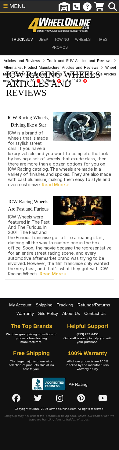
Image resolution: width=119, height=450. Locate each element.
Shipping (44, 304)
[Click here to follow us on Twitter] (38, 398)
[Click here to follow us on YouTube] (103, 398)
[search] (112, 6)
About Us (71, 313)
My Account (20, 304)
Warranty (25, 313)
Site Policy (48, 313)
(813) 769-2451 (88, 334)
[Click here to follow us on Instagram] (59, 398)
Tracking (65, 304)
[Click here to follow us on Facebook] (16, 398)
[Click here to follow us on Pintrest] (81, 398)
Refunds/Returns (94, 304)
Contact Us (95, 313)
